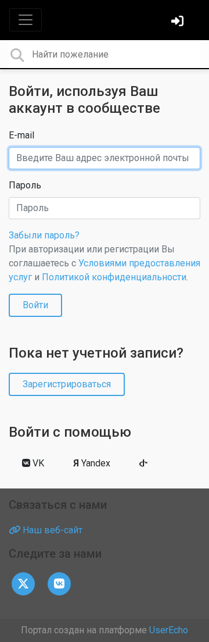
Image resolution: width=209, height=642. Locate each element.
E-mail (21, 135)
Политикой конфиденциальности (114, 277)
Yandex (91, 463)
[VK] (59, 582)
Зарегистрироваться (67, 384)
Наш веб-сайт (51, 530)
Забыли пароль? (44, 235)
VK (37, 463)
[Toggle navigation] (25, 19)
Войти (35, 305)
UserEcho (168, 630)
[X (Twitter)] (23, 582)
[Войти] (179, 22)
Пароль (25, 185)
